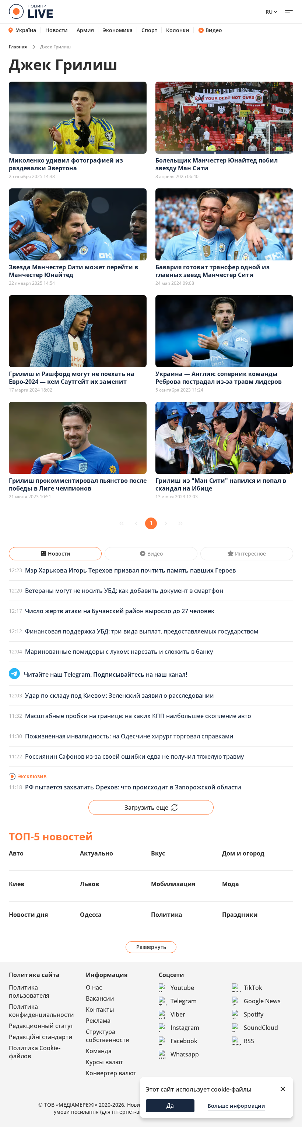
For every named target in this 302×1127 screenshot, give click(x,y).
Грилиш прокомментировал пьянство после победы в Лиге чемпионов (78, 484)
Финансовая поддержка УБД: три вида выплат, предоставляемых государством (141, 631)
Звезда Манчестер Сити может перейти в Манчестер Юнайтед (73, 271)
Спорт (149, 30)
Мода (230, 884)
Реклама (98, 1021)
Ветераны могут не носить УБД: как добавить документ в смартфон (124, 591)
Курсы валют (104, 1062)
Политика (166, 915)
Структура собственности (108, 1036)
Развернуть (151, 946)
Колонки (177, 30)
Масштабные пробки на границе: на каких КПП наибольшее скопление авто (138, 716)
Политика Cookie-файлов (34, 1052)
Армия (85, 30)
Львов (89, 884)
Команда (99, 1051)
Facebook (184, 1041)
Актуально (96, 853)
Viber (178, 1014)
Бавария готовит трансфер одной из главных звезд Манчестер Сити (212, 271)
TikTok (253, 988)
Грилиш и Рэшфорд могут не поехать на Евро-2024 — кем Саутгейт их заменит (71, 378)
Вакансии (100, 998)
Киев (16, 884)
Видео (214, 30)
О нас (94, 987)
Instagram (185, 1028)
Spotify (253, 1014)
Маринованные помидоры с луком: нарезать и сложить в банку (119, 652)
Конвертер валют (111, 1073)
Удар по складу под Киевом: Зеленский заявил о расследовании (119, 695)
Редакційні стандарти (41, 1037)
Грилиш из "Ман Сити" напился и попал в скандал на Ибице (220, 484)
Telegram (184, 1001)
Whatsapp (185, 1054)
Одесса (91, 915)
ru (269, 11)
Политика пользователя (29, 991)
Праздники (240, 915)
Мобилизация (173, 884)
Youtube (182, 988)
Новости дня (28, 915)
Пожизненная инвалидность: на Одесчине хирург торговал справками (129, 736)
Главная (18, 47)
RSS (249, 1041)
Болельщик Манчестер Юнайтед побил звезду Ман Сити (216, 164)
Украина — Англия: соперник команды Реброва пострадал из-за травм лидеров (218, 378)
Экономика (118, 30)
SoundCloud (261, 1028)
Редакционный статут (41, 1026)
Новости (56, 30)
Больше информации (236, 1105)
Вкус (158, 853)
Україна (26, 30)
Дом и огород (243, 853)
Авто (16, 853)
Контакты (100, 1009)
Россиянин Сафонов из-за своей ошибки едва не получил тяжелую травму (134, 756)
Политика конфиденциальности (41, 1011)
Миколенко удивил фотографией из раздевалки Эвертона (66, 164)
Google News (262, 1001)
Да (170, 1106)
